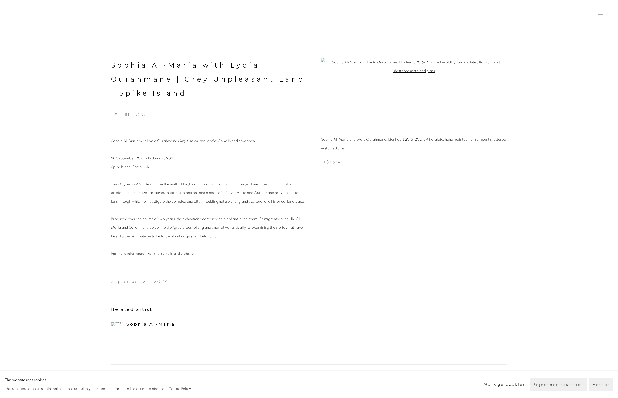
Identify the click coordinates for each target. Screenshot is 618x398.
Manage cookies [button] (505, 384)
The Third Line (36, 14)
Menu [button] (600, 14)
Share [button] (333, 162)
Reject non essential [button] (558, 385)
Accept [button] (601, 385)
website (187, 253)
